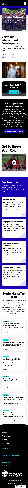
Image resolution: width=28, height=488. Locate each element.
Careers (4, 459)
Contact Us (5, 448)
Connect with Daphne (13, 56)
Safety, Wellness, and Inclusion (11, 455)
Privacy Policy (6, 462)
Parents (4, 440)
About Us (4, 452)
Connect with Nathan (4, 56)
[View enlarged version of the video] (14, 162)
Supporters (6, 443)
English (21, 486)
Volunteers (6, 436)
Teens (4, 429)
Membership (20, 311)
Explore (5, 332)
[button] (25, 3)
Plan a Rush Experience (8, 420)
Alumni (4, 432)
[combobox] (20, 486)
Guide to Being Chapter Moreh (10, 403)
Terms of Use (5, 466)
